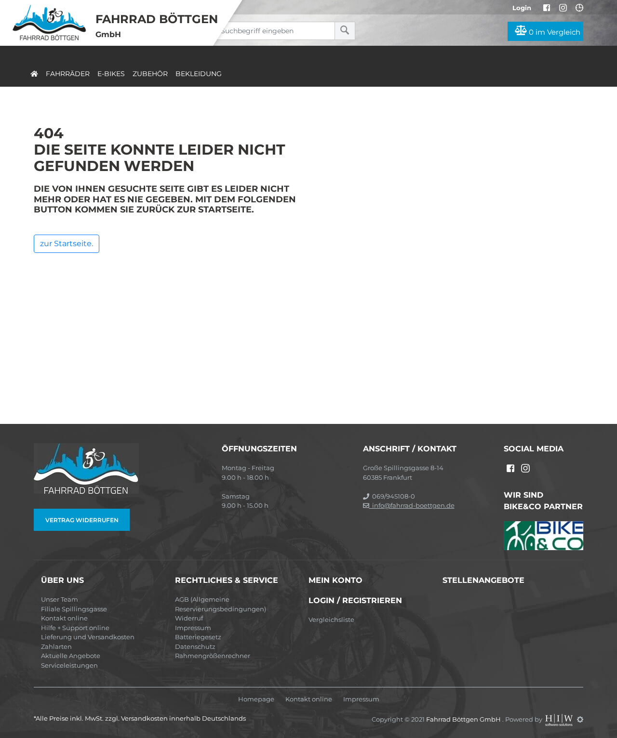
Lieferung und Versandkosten (87, 637)
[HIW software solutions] (559, 719)
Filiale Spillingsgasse (74, 609)
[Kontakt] (579, 7)
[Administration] (580, 719)
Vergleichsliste (331, 619)
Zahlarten (56, 646)
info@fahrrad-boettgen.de (412, 505)
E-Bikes (111, 73)
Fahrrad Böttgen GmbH (464, 719)
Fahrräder (68, 73)
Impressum (193, 628)
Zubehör (150, 73)
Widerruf (189, 618)
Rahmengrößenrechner (212, 655)
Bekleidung (198, 73)
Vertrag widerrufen (82, 520)
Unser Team (59, 599)
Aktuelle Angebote (70, 655)
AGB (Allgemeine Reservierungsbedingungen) (220, 604)
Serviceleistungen (69, 665)
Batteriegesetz (198, 637)
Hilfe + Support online (75, 628)
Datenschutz (195, 646)
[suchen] (345, 31)
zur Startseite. (66, 243)
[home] (34, 72)
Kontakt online (64, 618)
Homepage (256, 699)
